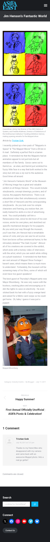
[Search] (34, 504)
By (30, 382)
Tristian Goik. (18, 140)
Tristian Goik (22, 439)
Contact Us (10, 530)
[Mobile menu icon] (45, 5)
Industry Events (18, 382)
